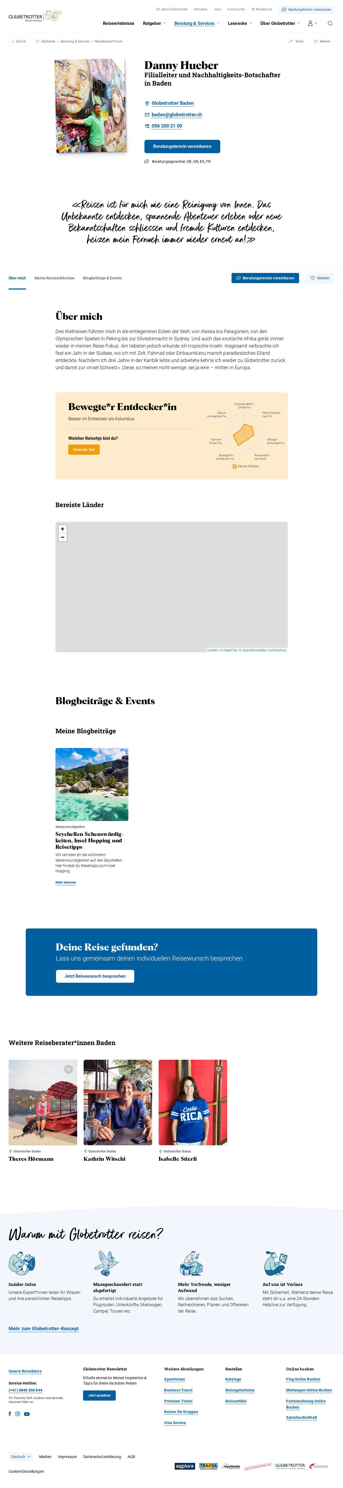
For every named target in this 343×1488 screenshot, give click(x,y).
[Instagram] (17, 1414)
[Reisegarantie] (318, 1466)
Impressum (67, 1457)
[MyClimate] (231, 1466)
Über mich (17, 278)
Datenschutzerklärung (102, 1457)
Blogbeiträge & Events (102, 278)
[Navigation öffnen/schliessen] (312, 23)
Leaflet (212, 650)
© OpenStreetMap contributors (262, 650)
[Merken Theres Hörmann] (68, 1069)
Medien (45, 1457)
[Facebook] (9, 1414)
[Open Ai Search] (330, 23)
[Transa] (208, 1466)
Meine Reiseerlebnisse (54, 278)
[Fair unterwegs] (257, 1466)
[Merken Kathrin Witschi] (143, 1069)
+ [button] (63, 529)
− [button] (63, 537)
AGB (131, 1457)
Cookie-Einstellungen (26, 1471)
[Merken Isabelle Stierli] (218, 1069)
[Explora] (185, 1466)
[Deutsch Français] (21, 1456)
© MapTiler (229, 650)
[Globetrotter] (290, 1466)
